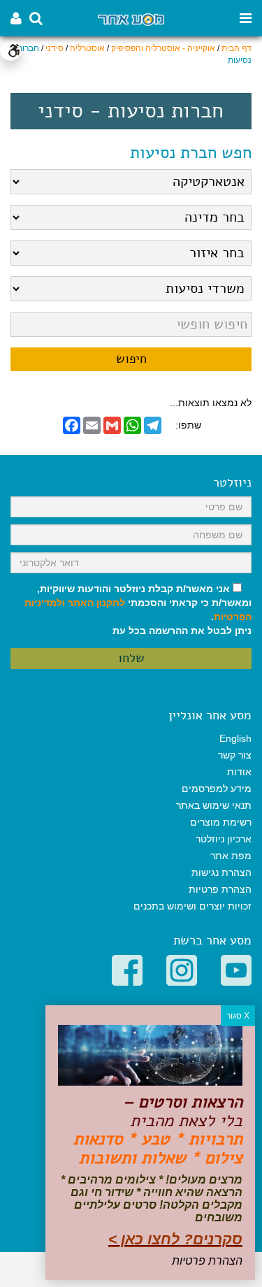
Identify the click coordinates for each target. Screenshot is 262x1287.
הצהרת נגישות (221, 872)
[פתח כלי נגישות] (10, 50)
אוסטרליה (87, 48)
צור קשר (235, 755)
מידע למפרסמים (217, 788)
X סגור (237, 1016)
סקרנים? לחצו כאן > (175, 1239)
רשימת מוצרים (221, 822)
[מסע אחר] (131, 18)
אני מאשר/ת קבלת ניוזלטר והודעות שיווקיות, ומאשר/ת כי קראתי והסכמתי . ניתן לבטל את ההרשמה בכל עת (138, 609)
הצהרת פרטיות (220, 889)
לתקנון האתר (96, 602)
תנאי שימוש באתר (214, 805)
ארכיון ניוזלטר (224, 838)
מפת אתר (231, 855)
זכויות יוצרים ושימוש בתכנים (192, 906)
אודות (239, 771)
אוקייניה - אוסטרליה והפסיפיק (163, 48)
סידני (54, 48)
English (235, 738)
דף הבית (236, 48)
